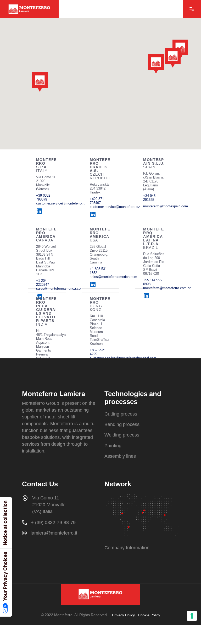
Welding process (121, 435)
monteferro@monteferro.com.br (167, 288)
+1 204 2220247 (42, 283)
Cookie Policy (149, 615)
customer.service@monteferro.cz (115, 207)
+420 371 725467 (97, 201)
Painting (112, 445)
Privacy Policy (123, 615)
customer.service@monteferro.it (60, 203)
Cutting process (120, 414)
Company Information (126, 547)
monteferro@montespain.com (165, 206)
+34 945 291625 (149, 198)
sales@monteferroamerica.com (113, 277)
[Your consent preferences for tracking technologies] (192, 616)
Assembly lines (120, 456)
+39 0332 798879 (43, 197)
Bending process (121, 424)
